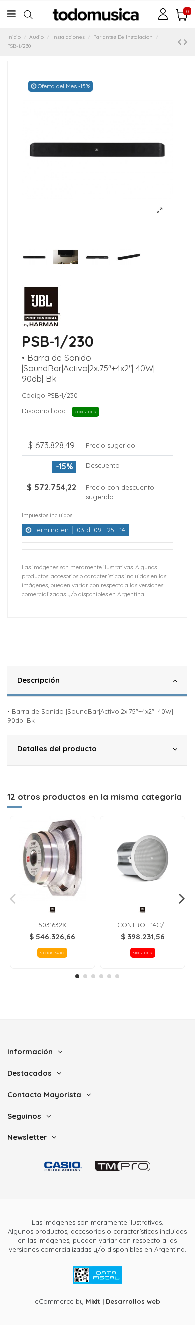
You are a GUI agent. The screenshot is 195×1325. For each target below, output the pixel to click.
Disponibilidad (46, 411)
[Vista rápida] (52, 898)
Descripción (39, 680)
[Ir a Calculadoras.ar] (63, 1166)
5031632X (52, 925)
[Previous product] (181, 41)
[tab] (98, 681)
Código (34, 395)
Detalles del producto (57, 748)
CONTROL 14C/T (143, 925)
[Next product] (186, 41)
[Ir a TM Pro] (122, 1166)
